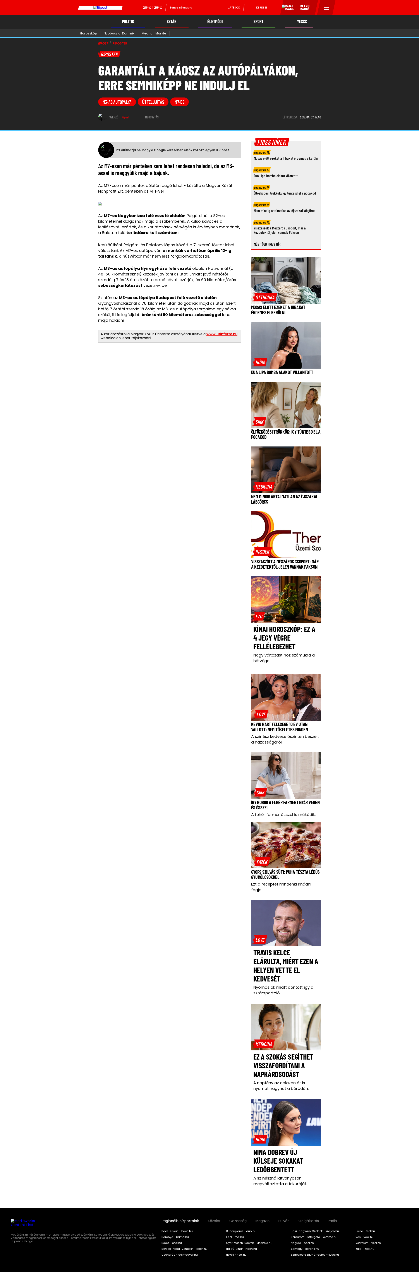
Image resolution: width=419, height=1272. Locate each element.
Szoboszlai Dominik (119, 33)
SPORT (258, 21)
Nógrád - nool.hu (302, 1243)
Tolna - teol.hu (365, 1231)
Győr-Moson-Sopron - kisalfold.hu (249, 1243)
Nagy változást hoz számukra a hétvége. (284, 657)
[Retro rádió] (286, 8)
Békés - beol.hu (171, 1243)
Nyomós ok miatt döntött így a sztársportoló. (283, 990)
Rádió (332, 1221)
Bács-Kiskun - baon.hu (177, 1231)
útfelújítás (153, 101)
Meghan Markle (154, 33)
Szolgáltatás (308, 1221)
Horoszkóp (88, 33)
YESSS (302, 21)
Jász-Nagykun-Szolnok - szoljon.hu (315, 1231)
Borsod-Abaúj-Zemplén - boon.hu (184, 1249)
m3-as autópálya (117, 101)
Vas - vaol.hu (364, 1237)
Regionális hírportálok (180, 1221)
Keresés (262, 7)
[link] (265, 297)
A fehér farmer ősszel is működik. (283, 814)
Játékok (234, 7)
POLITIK (128, 21)
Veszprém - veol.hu (368, 1243)
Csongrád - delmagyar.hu (179, 1255)
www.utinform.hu (221, 334)
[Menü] (326, 7)
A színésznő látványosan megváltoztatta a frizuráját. (280, 1181)
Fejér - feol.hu (235, 1237)
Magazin (262, 1221)
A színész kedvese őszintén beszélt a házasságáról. (285, 739)
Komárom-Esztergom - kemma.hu (314, 1237)
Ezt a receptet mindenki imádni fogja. (281, 886)
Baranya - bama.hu (175, 1237)
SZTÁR (171, 21)
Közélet (214, 1221)
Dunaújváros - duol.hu (241, 1231)
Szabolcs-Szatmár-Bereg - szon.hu (315, 1255)
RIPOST (103, 43)
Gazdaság (238, 1221)
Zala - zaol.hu (364, 1249)
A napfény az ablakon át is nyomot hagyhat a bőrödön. (281, 1085)
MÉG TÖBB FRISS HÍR (267, 244)
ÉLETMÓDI (215, 21)
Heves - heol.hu (236, 1255)
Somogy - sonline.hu (305, 1249)
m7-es (179, 101)
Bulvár (283, 1221)
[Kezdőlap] (100, 8)
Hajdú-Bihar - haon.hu (241, 1249)
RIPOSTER (120, 43)
